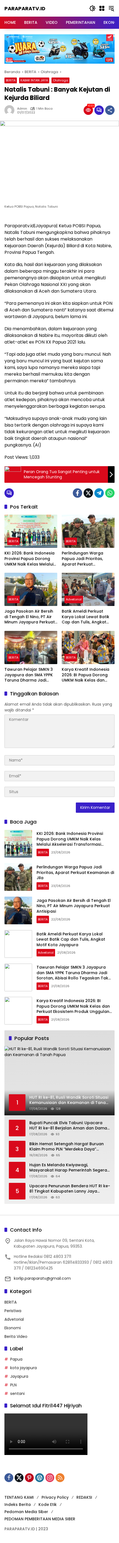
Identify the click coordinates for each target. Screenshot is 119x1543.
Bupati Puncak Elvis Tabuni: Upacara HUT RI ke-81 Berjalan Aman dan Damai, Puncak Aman (69, 1125)
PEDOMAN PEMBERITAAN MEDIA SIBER (39, 1519)
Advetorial (74, 599)
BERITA (10, 80)
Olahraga (60, 80)
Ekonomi (12, 1328)
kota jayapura (23, 1368)
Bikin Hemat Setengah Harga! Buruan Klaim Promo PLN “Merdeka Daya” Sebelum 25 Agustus (66, 1146)
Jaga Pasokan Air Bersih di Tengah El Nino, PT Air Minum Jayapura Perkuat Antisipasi (29, 617)
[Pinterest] (29, 1477)
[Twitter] (88, 493)
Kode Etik (47, 1504)
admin (22, 108)
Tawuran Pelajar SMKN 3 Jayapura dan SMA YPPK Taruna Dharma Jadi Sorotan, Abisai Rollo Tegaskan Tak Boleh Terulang (28, 675)
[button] (92, 8)
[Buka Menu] (102, 8)
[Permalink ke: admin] (10, 110)
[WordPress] (39, 1477)
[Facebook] (77, 493)
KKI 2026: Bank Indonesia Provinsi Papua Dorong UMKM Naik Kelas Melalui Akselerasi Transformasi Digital (29, 559)
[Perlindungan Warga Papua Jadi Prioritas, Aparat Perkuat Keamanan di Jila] (88, 531)
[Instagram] (49, 1477)
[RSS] (60, 1477)
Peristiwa (12, 1311)
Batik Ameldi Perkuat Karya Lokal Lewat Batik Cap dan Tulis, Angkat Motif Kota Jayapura (85, 617)
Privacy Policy (55, 1497)
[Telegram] (99, 493)
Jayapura (19, 1376)
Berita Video (15, 1336)
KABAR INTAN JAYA (34, 80)
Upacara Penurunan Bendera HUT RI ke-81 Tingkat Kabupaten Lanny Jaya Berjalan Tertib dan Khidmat (69, 1188)
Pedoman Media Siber (26, 1511)
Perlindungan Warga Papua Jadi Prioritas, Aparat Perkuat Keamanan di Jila (82, 559)
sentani (17, 1393)
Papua (16, 1359)
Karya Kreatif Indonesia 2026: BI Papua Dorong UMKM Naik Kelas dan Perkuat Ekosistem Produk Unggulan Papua (88, 675)
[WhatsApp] (110, 493)
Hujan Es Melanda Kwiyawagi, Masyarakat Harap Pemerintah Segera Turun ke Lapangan (68, 1167)
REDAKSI (84, 1497)
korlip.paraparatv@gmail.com (42, 1278)
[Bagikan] (110, 110)
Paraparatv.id (24, 8)
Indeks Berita (17, 1504)
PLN (13, 1385)
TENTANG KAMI (19, 1497)
